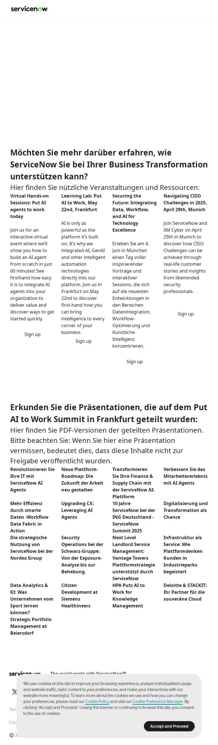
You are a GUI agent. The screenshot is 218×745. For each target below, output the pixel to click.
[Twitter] (14, 692)
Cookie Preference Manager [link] (158, 701)
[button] (32, 334)
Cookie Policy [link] (97, 701)
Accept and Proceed (169, 726)
